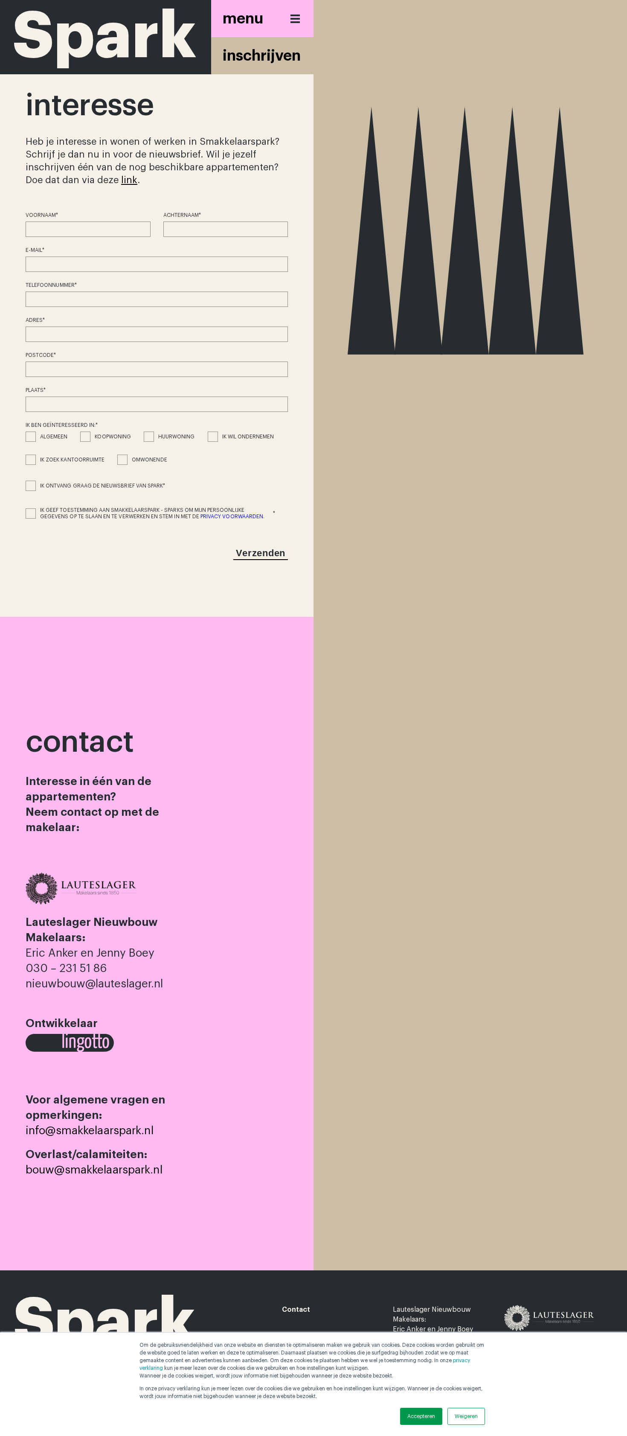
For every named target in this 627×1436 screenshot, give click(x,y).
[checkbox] (157, 455)
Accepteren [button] (421, 1416)
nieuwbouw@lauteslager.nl (94, 983)
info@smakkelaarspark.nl (90, 1130)
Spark (104, 1322)
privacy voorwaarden (231, 516)
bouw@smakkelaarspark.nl (94, 1170)
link (129, 180)
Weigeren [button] (466, 1416)
